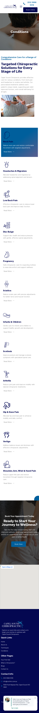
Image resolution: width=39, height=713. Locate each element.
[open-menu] (21, 6)
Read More (8, 152)
